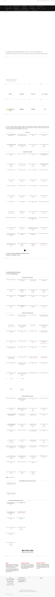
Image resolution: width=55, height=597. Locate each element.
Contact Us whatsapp (34, 10)
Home (6, 6)
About (10, 6)
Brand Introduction (16, 6)
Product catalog (31, 6)
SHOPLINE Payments (29, 595)
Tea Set (43, 8)
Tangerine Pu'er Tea (8, 8)
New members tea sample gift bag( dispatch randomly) (21, 10)
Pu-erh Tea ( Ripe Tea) (16, 8)
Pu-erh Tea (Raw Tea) (24, 8)
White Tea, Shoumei (32, 8)
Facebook (7, 10)
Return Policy (33, 590)
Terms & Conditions (28, 590)
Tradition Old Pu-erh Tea (39, 6)
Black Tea (39, 8)
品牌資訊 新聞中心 (24, 6)
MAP (11, 10)
